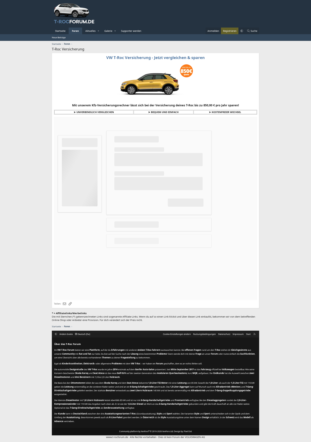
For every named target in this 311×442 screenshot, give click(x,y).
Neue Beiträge (59, 37)
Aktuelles (90, 30)
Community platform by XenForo (146, 431)
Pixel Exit (188, 431)
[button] (98, 31)
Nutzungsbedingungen (204, 334)
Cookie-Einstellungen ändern (177, 334)
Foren (75, 30)
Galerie (108, 30)
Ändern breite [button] (66, 334)
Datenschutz (224, 334)
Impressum (238, 334)
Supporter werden (131, 30)
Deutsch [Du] (83, 334)
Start (248, 334)
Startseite (60, 30)
